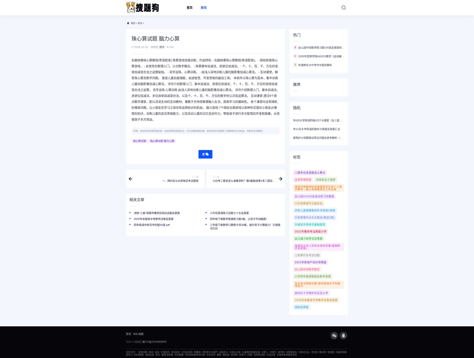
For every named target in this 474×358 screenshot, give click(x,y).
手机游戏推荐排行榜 (195, 355)
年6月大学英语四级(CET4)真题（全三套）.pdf (319, 120)
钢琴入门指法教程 (135, 355)
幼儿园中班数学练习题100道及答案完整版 (321, 47)
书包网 (314, 352)
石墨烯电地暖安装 (251, 352)
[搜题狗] (142, 7)
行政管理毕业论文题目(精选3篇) (315, 217)
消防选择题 (302, 307)
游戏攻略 (142, 352)
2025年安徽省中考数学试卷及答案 (153, 218)
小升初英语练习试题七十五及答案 (229, 213)
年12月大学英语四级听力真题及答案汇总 (316, 129)
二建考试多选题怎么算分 (310, 172)
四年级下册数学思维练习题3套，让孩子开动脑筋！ (239, 218)
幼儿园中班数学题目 (307, 269)
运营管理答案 (303, 179)
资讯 (204, 7)
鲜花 (158, 355)
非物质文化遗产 (210, 352)
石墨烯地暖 (341, 352)
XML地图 (138, 333)
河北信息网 (187, 352)
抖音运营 (270, 355)
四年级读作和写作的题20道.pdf (152, 224)
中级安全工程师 (326, 179)
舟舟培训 (210, 355)
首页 (190, 7)
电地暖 (330, 352)
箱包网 (322, 352)
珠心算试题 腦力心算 (162, 140)
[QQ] (343, 335)
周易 (151, 352)
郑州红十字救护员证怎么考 (311, 293)
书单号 (273, 352)
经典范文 (223, 352)
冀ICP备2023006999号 (154, 341)
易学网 (234, 355)
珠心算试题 (139, 140)
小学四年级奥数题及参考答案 (313, 276)
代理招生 (165, 352)
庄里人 (264, 352)
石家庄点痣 (235, 352)
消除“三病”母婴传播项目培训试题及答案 (157, 213)
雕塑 (219, 355)
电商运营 (149, 355)
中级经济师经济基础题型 (310, 224)
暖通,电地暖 (167, 355)
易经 (157, 352)
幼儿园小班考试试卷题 (309, 238)
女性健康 (179, 355)
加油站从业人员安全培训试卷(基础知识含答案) (317, 247)
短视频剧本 (291, 352)
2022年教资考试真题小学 (310, 231)
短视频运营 (259, 355)
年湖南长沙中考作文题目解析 (315, 65)
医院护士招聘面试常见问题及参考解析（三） (319, 137)
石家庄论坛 (304, 352)
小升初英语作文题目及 (309, 203)
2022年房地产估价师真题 (310, 262)
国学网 (281, 352)
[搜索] (343, 7)
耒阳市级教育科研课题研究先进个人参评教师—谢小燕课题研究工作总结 (318, 188)
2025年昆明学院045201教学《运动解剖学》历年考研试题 (321, 56)
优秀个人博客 (245, 355)
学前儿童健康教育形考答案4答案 (315, 210)
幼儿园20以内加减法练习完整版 (314, 196)
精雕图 (197, 352)
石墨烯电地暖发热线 (287, 355)
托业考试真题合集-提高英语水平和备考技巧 (317, 284)
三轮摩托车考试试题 (307, 255)
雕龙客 (226, 355)
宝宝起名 (175, 352)
